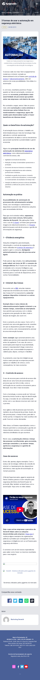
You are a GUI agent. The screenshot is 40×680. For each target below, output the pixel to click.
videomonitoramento (17, 79)
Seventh (8, 12)
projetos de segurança (25, 247)
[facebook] (9, 601)
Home (3, 12)
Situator (32, 225)
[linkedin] (21, 601)
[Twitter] (22, 666)
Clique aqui (29, 534)
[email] (32, 601)
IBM (16, 288)
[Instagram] (13, 666)
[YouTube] (26, 666)
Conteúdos (16, 12)
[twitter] (15, 601)
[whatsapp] (26, 601)
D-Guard (16, 222)
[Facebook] (18, 666)
